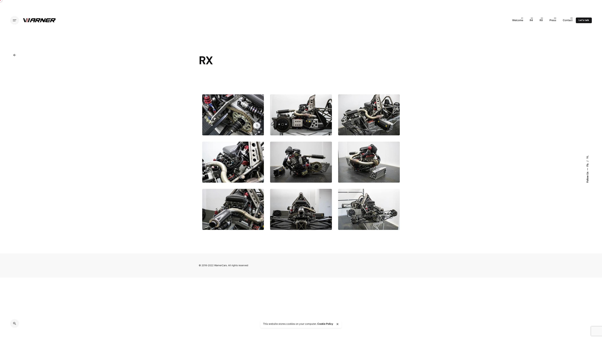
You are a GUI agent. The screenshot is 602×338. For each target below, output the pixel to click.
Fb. (587, 164)
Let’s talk (584, 20)
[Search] (14, 323)
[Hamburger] (14, 20)
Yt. (587, 157)
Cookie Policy (325, 323)
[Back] (14, 55)
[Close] (337, 324)
